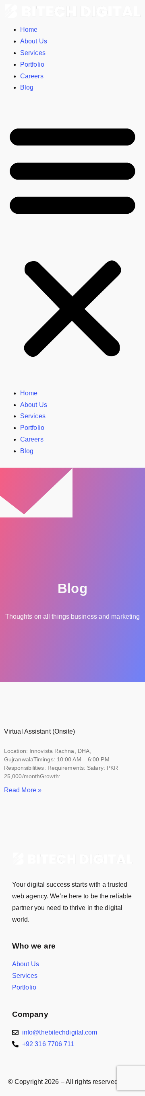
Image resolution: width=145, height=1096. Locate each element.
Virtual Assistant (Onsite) (39, 731)
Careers (32, 76)
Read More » (22, 790)
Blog (26, 87)
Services (33, 52)
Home (28, 29)
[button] (72, 240)
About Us (33, 41)
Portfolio (32, 64)
